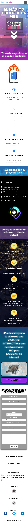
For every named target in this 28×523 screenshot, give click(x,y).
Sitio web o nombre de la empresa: (14, 422)
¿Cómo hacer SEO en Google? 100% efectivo (13, 474)
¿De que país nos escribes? (14, 407)
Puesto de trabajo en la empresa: (14, 427)
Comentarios (14, 433)
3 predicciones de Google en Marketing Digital (14, 475)
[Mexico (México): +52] (8, 414)
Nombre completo (14, 396)
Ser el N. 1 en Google (14, 498)
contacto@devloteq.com (14, 456)
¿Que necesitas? (14, 417)
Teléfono (14, 412)
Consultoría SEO (14, 486)
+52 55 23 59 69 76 (14, 463)
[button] (14, 380)
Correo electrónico (14, 401)
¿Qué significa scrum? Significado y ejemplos (13, 477)
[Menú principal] (25, 2)
